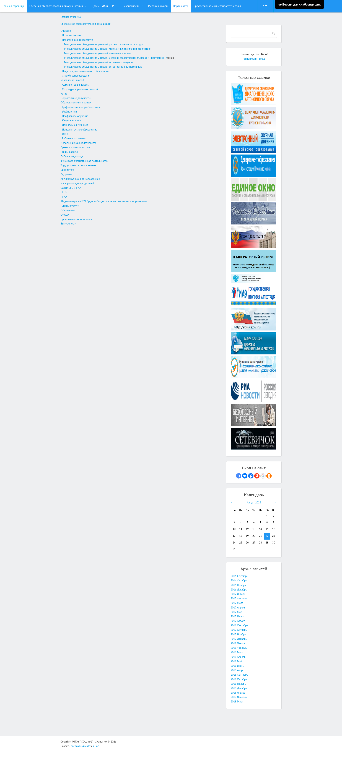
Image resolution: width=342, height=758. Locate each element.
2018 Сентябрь (239, 675)
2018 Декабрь (239, 688)
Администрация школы (75, 85)
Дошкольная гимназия (75, 125)
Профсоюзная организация (76, 219)
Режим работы (69, 152)
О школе (66, 31)
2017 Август (238, 621)
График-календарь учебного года (81, 107)
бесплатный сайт (80, 746)
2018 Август (238, 670)
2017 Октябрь (239, 630)
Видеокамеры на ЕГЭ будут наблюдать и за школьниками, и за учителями (104, 201)
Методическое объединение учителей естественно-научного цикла (103, 67)
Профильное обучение (75, 116)
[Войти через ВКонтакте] (244, 476)
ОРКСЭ (65, 215)
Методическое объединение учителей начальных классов (97, 53)
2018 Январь (238, 643)
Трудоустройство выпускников (78, 165)
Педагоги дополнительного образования (86, 71)
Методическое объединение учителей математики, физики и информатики (107, 49)
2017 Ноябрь (238, 634)
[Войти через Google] (263, 476)
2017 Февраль (239, 598)
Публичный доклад (72, 156)
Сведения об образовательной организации (86, 24)
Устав (64, 94)
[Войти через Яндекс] (257, 476)
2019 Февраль (239, 697)
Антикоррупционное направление (80, 179)
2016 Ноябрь (238, 585)
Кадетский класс (71, 120)
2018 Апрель (238, 657)
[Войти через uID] (238, 476)
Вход (262, 59)
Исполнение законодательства (78, 143)
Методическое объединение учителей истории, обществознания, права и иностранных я (115, 58)
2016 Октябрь (239, 580)
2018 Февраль (239, 648)
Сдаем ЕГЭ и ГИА (71, 188)
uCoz (96, 746)
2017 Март (237, 603)
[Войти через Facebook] (250, 476)
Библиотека (67, 170)
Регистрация (250, 59)
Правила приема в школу (75, 147)
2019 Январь (238, 693)
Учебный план (70, 112)
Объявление (68, 210)
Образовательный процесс (76, 102)
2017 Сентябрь (239, 625)
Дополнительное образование (79, 130)
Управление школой (72, 80)
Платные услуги (70, 206)
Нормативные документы (75, 98)
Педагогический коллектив (77, 40)
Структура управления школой (80, 89)
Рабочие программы (74, 138)
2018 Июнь (237, 666)
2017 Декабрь (239, 639)
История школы (71, 35)
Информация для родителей (77, 183)
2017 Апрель (238, 608)
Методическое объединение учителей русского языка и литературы (103, 44)
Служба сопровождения (76, 76)
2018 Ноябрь (238, 684)
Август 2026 (254, 502)
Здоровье (66, 174)
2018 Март (237, 652)
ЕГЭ (64, 192)
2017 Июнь (237, 616)
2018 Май (236, 661)
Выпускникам (68, 224)
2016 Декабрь (239, 590)
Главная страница (71, 17)
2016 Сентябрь (239, 576)
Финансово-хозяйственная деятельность (84, 161)
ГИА (64, 197)
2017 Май (236, 612)
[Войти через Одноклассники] (269, 476)
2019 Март (237, 702)
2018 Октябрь (239, 679)
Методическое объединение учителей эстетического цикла (98, 62)
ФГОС (65, 134)
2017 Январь (238, 594)
